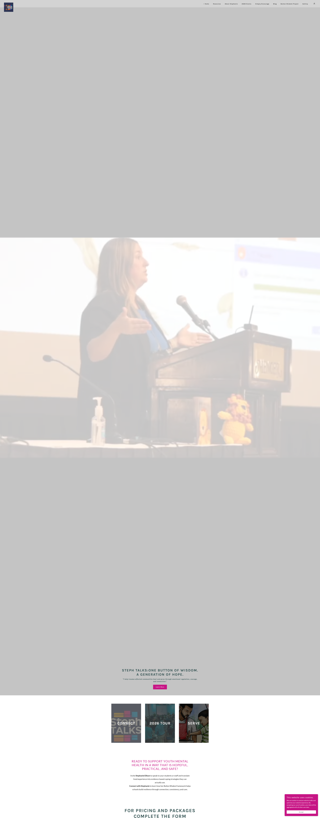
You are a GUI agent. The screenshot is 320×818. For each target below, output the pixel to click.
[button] (314, 3)
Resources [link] (217, 4)
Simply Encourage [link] (262, 4)
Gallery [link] (305, 4)
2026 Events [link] (246, 4)
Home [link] (207, 4)
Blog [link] (275, 4)
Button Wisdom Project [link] (289, 4)
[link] (8, 3)
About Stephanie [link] (231, 4)
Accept (301, 812)
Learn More (160, 687)
